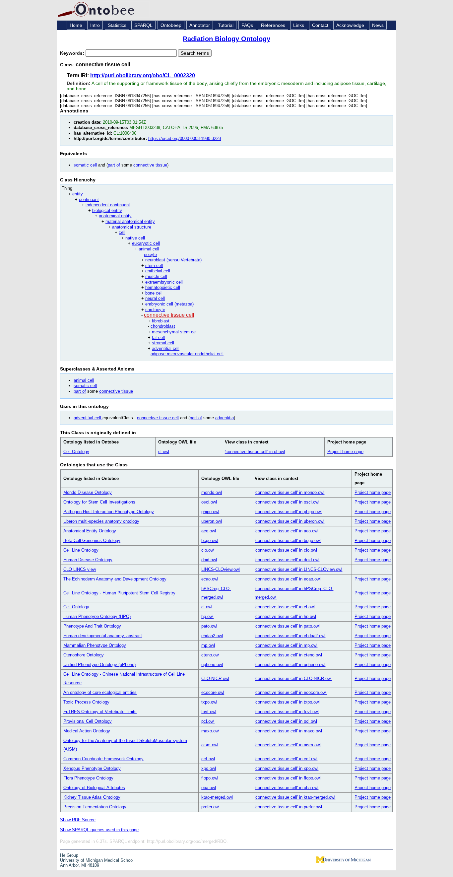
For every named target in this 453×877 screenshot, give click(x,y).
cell (122, 232)
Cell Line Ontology (80, 550)
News (378, 25)
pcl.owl (208, 721)
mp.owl (208, 645)
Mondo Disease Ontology (87, 492)
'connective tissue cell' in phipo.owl (288, 511)
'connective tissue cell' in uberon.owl (289, 521)
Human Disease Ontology (87, 559)
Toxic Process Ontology (86, 702)
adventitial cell (165, 348)
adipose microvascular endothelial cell (187, 353)
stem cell (154, 265)
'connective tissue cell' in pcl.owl (286, 721)
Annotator (199, 25)
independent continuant (108, 204)
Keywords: (73, 53)
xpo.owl (208, 768)
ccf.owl (208, 758)
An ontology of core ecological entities (100, 692)
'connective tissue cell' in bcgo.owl (288, 540)
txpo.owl (209, 702)
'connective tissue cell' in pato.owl (287, 626)
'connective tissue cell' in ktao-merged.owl (295, 797)
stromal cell (163, 342)
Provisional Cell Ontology (87, 721)
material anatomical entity (130, 221)
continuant (89, 199)
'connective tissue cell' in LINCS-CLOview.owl (298, 569)
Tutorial (225, 25)
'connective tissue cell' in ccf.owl (286, 758)
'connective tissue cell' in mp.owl (286, 645)
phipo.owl (210, 511)
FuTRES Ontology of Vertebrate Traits (100, 711)
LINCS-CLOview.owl (220, 569)
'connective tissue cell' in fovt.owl (287, 711)
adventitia (224, 417)
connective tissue (150, 165)
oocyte (150, 254)
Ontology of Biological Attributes (94, 787)
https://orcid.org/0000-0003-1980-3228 (184, 138)
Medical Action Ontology (86, 730)
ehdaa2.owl (212, 635)
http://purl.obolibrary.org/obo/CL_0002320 (142, 75)
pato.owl (209, 626)
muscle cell (156, 276)
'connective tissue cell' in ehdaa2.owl (290, 635)
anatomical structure (131, 227)
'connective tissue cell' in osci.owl (287, 502)
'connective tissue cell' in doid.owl (287, 559)
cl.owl (163, 451)
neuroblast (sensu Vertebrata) (173, 259)
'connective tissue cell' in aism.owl (288, 744)
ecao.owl (209, 578)
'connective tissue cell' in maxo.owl (288, 730)
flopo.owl (209, 778)
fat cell (158, 337)
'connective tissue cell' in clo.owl (286, 550)
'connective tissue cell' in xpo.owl (286, 768)
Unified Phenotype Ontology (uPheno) (99, 664)
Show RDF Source (78, 819)
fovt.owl (208, 711)
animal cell (149, 248)
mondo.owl (211, 492)
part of (114, 165)
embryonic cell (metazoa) (169, 304)
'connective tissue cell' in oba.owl (286, 787)
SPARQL (143, 25)
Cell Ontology (76, 451)
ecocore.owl (212, 692)
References (273, 25)
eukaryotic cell (146, 243)
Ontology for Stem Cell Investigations (99, 502)
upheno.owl (212, 664)
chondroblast (163, 326)
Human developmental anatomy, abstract (102, 635)
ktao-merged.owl (217, 797)
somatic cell (85, 165)
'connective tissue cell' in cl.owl (255, 451)
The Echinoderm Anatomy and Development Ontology (114, 578)
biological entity (107, 210)
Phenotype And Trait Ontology (92, 626)
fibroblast (160, 320)
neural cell (155, 298)
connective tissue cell (169, 315)
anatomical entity (115, 215)
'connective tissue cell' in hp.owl (285, 616)
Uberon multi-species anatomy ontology (101, 521)
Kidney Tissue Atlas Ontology (91, 797)
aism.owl (209, 744)
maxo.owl (210, 730)
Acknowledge (350, 25)
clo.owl (208, 550)
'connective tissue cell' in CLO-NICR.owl (293, 678)
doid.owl (209, 559)
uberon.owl (211, 521)
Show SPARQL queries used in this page (99, 829)
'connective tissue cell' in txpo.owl (287, 702)
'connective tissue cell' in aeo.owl (286, 530)
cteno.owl (210, 654)
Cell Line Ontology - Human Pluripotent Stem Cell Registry (119, 592)
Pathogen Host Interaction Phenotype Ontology (108, 511)
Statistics (117, 25)
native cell (135, 238)
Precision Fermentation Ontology (94, 806)
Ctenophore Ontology (83, 654)
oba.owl (208, 787)
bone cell (153, 293)
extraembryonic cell (164, 282)
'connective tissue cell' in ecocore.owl (291, 692)
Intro (95, 25)
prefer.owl (210, 806)
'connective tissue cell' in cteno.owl (288, 654)
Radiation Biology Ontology (226, 38)
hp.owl (207, 616)
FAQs (247, 25)
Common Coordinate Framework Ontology (103, 758)
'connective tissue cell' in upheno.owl (290, 664)
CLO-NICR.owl (215, 678)
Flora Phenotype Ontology (88, 778)
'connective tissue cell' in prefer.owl (288, 806)
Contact (320, 25)
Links (298, 25)
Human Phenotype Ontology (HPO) (97, 616)
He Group (69, 855)
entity (77, 193)
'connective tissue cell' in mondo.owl (289, 492)
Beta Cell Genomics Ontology (91, 540)
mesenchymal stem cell (175, 331)
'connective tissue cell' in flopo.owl (288, 778)
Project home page (345, 451)
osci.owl (209, 502)
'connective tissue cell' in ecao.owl (288, 578)
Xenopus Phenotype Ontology (92, 768)
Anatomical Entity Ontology (89, 530)
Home (76, 25)
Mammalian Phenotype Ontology (94, 645)
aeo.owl (208, 530)
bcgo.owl (209, 540)
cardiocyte (155, 309)
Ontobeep (171, 25)
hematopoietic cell (162, 287)
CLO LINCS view (79, 569)
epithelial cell (157, 270)
